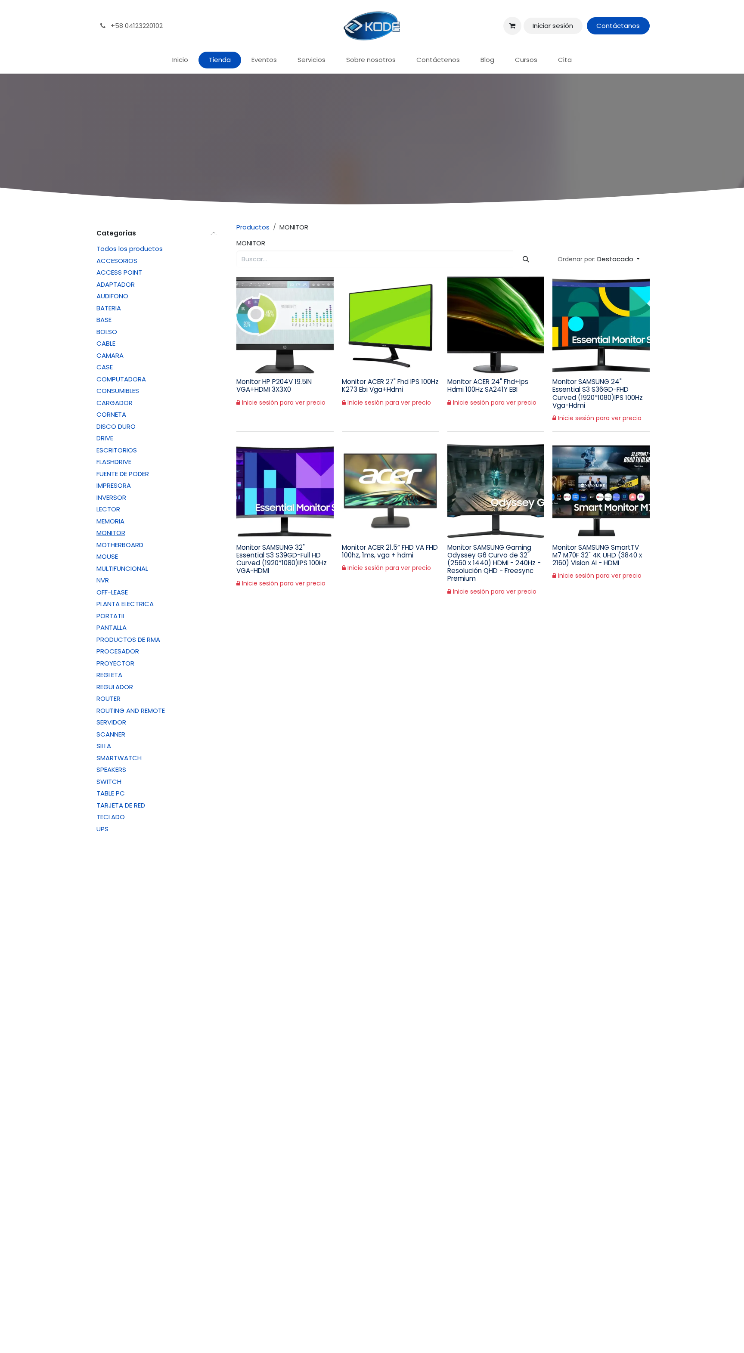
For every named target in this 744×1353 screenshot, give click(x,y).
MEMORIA (110, 521)
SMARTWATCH (119, 757)
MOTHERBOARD (119, 544)
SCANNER (110, 734)
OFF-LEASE (112, 592)
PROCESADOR (117, 651)
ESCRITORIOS (116, 450)
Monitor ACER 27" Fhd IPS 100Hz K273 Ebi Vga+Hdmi (390, 385)
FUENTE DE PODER (122, 473)
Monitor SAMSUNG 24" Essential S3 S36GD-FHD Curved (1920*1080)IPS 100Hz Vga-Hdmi (597, 393)
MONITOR (110, 532)
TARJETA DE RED (120, 805)
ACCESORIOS (116, 260)
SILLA (103, 745)
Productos (253, 227)
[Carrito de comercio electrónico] (512, 26)
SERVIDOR (111, 722)
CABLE (105, 343)
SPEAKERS (111, 769)
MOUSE (107, 556)
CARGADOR (114, 402)
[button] (599, 259)
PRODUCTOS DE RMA (128, 639)
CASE (104, 367)
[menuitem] (180, 60)
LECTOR (108, 509)
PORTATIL (110, 615)
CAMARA (110, 355)
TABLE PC (110, 793)
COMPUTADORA (121, 379)
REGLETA (109, 674)
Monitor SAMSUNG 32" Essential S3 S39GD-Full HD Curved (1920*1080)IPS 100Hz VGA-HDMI (281, 559)
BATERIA (108, 308)
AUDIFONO (112, 295)
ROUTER (108, 698)
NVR (102, 580)
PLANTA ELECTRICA (125, 603)
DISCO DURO (116, 426)
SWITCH (108, 781)
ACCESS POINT (119, 272)
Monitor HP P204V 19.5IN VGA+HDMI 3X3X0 (274, 385)
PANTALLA (111, 627)
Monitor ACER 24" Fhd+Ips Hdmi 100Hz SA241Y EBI (487, 385)
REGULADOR (114, 686)
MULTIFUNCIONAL (122, 568)
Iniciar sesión (553, 25)
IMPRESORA (113, 485)
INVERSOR (111, 497)
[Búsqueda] (526, 259)
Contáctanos (618, 25)
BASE (104, 319)
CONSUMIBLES (117, 390)
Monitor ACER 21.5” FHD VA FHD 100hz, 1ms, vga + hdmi (390, 551)
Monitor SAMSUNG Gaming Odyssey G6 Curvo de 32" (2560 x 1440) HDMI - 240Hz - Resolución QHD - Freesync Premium (494, 563)
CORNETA (111, 414)
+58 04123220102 (136, 25)
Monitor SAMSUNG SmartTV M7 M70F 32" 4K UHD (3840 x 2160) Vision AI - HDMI (597, 555)
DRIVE (104, 438)
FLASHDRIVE (113, 461)
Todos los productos (129, 248)
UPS (102, 828)
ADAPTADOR (115, 284)
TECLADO (110, 816)
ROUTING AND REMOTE (130, 710)
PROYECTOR (115, 663)
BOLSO (106, 331)
